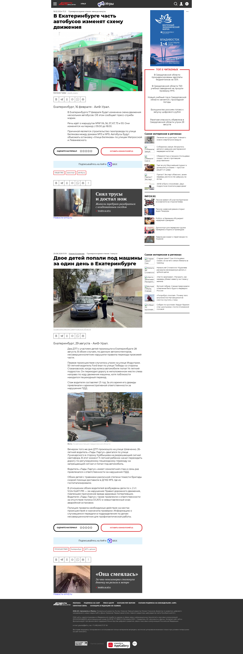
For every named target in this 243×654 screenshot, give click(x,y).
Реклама (77, 603)
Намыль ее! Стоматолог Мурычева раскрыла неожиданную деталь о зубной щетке (172, 270)
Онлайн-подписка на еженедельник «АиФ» (157, 603)
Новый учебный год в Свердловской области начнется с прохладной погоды (167, 99)
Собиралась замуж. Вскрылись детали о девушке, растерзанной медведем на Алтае (171, 149)
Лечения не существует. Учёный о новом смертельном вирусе (171, 138)
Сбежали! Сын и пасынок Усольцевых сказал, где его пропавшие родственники (173, 158)
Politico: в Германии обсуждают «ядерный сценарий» (169, 219)
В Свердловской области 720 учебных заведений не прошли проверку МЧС (167, 88)
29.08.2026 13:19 (60, 254)
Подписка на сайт (92, 603)
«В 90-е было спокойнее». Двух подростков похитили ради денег (171, 185)
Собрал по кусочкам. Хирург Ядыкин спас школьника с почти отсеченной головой (173, 307)
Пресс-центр (108, 603)
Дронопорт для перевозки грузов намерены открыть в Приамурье (171, 229)
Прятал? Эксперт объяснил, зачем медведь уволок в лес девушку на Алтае (172, 177)
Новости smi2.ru (62, 217)
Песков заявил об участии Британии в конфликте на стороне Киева (172, 201)
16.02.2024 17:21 (59, 11)
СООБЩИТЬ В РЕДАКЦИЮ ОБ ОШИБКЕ (105, 606)
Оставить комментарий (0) (121, 151)
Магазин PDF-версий (126, 603)
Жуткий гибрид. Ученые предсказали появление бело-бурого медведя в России (173, 288)
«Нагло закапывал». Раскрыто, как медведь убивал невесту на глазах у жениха (172, 279)
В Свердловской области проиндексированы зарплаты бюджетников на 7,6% (167, 77)
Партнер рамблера (97, 643)
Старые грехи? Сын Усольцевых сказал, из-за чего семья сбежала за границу (172, 260)
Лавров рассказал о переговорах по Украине (172, 238)
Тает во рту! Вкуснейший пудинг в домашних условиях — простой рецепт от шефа (172, 167)
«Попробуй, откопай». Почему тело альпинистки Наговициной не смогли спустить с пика (172, 297)
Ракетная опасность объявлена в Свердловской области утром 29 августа (167, 122)
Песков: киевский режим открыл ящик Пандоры (170, 210)
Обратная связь (80, 606)
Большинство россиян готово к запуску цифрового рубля (167, 111)
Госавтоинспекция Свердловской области (72, 329)
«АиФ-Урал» (72, 93)
